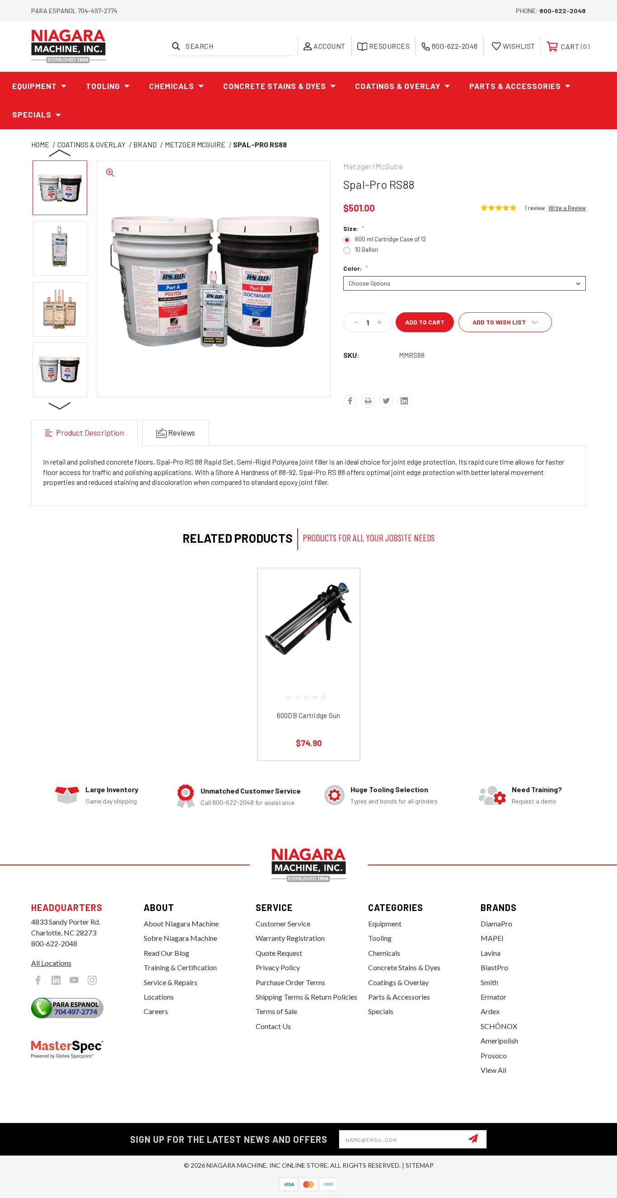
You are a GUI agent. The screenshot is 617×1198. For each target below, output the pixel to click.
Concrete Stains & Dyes (274, 85)
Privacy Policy (278, 967)
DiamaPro (496, 923)
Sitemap (420, 1165)
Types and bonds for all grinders (394, 801)
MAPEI (492, 938)
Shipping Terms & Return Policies (306, 996)
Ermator (493, 996)
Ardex (490, 1011)
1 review (535, 207)
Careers (156, 1011)
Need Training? (537, 789)
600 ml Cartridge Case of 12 (390, 239)
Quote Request (279, 953)
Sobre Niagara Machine (180, 938)
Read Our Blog (166, 953)
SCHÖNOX (499, 1026)
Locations (159, 996)
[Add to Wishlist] (341, 610)
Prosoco (494, 1055)
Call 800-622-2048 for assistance (247, 802)
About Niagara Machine (181, 923)
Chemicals (171, 85)
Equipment (34, 85)
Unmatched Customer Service (251, 790)
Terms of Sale (276, 1011)
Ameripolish (499, 1040)
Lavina (490, 953)
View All (493, 1070)
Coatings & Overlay (397, 85)
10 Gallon (366, 250)
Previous (60, 153)
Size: (353, 229)
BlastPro (494, 967)
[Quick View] (341, 587)
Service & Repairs (170, 982)
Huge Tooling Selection (389, 789)
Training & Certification (180, 967)
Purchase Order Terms (290, 982)
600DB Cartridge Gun (309, 715)
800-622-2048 (562, 10)
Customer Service (283, 923)
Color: (355, 268)
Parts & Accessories (515, 85)
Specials (31, 114)
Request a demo (534, 801)
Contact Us (273, 1026)
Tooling (103, 85)
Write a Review (567, 207)
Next (60, 405)
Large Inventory (111, 789)
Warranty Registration (290, 938)
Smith (489, 982)
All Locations (51, 962)
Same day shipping (111, 801)
